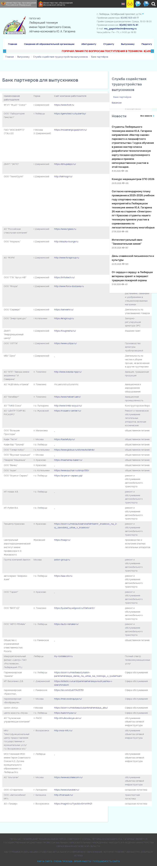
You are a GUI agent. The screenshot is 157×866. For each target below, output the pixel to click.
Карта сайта (44, 861)
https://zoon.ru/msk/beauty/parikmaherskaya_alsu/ (81, 707)
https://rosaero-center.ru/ (67, 410)
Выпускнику (127, 44)
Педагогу (147, 44)
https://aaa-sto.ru (63, 575)
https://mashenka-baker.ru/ (68, 459)
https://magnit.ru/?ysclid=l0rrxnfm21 (73, 803)
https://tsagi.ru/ (62, 539)
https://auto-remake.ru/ (66, 624)
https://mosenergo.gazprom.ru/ (70, 129)
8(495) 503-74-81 (128, 24)
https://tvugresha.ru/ (65, 330)
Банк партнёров (99, 56)
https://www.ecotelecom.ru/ (68, 777)
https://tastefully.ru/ (64, 439)
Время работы (82, 861)
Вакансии (117, 102)
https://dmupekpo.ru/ (65, 164)
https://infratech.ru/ (64, 277)
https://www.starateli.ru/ (66, 789)
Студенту (108, 44)
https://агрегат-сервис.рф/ (68, 475)
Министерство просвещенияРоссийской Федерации (21, 3)
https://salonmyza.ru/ (65, 712)
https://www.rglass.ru (65, 228)
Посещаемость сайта (106, 861)
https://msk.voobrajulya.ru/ (68, 698)
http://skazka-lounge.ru (66, 241)
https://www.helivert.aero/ (67, 396)
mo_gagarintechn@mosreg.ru (120, 28)
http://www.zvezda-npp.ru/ (68, 371)
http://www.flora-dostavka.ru (69, 286)
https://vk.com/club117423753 (69, 690)
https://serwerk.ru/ (63, 309)
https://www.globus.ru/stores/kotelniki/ (74, 449)
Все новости (146, 116)
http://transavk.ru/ (63, 794)
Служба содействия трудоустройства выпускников (60, 56)
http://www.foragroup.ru (66, 257)
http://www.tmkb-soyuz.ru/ (68, 405)
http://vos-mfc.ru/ (63, 730)
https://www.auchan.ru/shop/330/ (71, 470)
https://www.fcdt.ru (64, 104)
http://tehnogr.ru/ (63, 176)
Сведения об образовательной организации (49, 44)
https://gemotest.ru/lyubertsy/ (70, 113)
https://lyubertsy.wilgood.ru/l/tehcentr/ (74, 608)
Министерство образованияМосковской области (58, 3)
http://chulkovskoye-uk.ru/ (67, 718)
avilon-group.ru (62, 559)
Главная (12, 44)
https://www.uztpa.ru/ (65, 343)
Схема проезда (63, 861)
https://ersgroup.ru (64, 318)
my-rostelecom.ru (63, 656)
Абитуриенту (88, 44)
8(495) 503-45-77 (130, 17)
